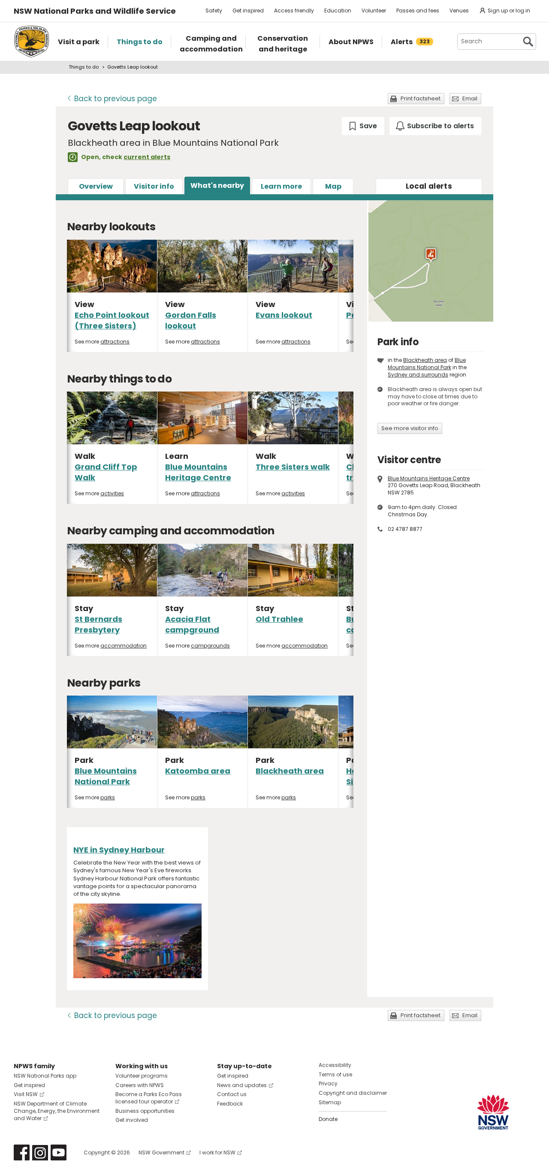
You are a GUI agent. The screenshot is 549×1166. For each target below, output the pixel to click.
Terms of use (335, 1074)
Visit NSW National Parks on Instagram (40, 1152)
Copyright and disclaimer (353, 1093)
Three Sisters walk (293, 466)
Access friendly (294, 10)
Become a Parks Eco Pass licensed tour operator (148, 1098)
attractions (115, 341)
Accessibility (335, 1065)
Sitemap (330, 1102)
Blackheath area (290, 770)
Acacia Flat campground (192, 624)
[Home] (31, 41)
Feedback (230, 1103)
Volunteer (374, 10)
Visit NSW (26, 1094)
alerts (429, 186)
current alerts (147, 157)
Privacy (328, 1083)
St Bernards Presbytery (98, 624)
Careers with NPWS (139, 1085)
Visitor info (154, 186)
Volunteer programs (141, 1075)
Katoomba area (197, 770)
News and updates (242, 1085)
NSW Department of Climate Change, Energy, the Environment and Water (57, 1111)
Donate (328, 1119)
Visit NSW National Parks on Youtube (58, 1152)
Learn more (281, 186)
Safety (213, 10)
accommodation (123, 645)
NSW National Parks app (45, 1075)
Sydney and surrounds (418, 374)
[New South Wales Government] (493, 1112)
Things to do (84, 66)
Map (333, 186)
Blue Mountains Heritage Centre (198, 472)
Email (469, 98)
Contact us (232, 1094)
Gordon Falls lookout (190, 320)
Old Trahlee (279, 619)
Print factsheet (420, 98)
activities (112, 493)
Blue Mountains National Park (106, 776)
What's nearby (217, 185)
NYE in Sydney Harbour (119, 849)
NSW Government (161, 1152)
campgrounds (210, 645)
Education (337, 10)
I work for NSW (217, 1152)
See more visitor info (409, 428)
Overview (96, 186)
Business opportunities (145, 1111)
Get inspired (248, 10)
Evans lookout (284, 315)
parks (107, 797)
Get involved (131, 1120)
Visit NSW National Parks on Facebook (22, 1152)
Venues (459, 10)
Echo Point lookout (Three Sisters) (112, 320)
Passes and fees (417, 10)
